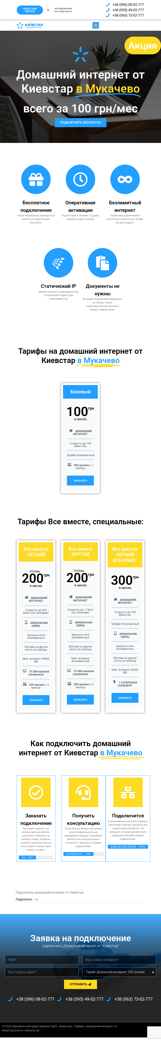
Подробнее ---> (27, 899)
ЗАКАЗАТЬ (80, 480)
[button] (95, 25)
